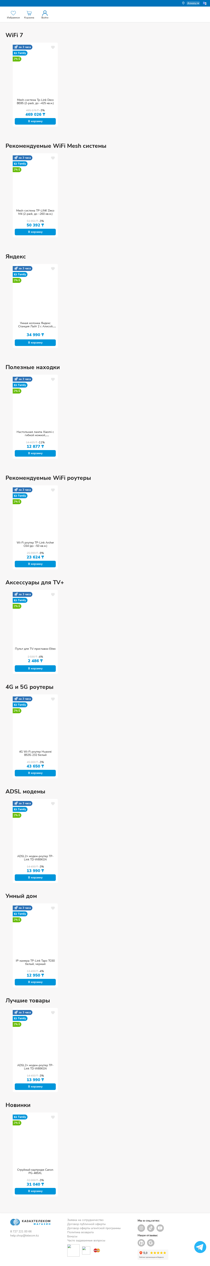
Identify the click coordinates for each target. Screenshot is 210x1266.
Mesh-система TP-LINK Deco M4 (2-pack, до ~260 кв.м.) (35, 212)
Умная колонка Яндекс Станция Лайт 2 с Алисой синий (35, 326)
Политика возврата (80, 1232)
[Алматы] (191, 3)
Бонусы (72, 1236)
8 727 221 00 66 (21, 1231)
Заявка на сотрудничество (85, 1220)
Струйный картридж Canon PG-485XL (35, 1171)
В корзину (35, 121)
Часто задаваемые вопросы (86, 1240)
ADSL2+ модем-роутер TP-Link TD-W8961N (35, 857)
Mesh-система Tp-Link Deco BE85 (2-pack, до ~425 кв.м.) (35, 101)
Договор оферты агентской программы (94, 1228)
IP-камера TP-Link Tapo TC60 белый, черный (35, 962)
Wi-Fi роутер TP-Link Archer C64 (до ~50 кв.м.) (35, 544)
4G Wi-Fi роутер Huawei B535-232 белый (35, 753)
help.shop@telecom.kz (24, 1236)
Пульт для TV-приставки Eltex (35, 649)
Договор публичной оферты (86, 1224)
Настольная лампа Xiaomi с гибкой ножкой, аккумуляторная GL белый (35, 435)
